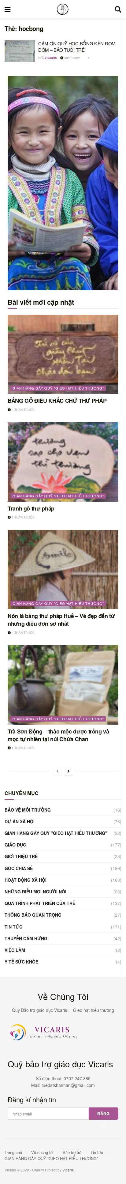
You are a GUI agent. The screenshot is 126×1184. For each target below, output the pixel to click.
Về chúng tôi (42, 1152)
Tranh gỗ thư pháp (31, 508)
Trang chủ (13, 1152)
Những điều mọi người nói (35, 891)
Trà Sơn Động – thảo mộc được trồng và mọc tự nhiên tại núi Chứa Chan (58, 735)
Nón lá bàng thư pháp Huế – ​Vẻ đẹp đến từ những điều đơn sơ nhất (61, 620)
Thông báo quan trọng (33, 915)
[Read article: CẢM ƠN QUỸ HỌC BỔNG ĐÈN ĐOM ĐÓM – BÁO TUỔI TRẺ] (20, 51)
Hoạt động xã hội (25, 880)
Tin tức (13, 927)
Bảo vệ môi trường (28, 810)
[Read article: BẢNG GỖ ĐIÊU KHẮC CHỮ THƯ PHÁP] (63, 354)
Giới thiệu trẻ (21, 856)
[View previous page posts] (57, 771)
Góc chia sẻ (19, 868)
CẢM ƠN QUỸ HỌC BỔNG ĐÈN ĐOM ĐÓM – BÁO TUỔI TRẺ (77, 46)
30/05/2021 (72, 58)
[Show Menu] (7, 9)
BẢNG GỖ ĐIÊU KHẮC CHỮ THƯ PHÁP (57, 401)
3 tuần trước (23, 410)
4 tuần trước (23, 748)
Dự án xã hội (20, 821)
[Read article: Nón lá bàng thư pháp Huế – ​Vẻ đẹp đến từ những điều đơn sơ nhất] (63, 569)
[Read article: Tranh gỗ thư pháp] (63, 462)
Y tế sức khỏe (21, 962)
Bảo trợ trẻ (72, 1152)
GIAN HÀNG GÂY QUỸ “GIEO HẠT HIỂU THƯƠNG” (51, 1158)
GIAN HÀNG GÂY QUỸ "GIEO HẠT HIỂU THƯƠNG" (58, 388)
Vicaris (68, 1169)
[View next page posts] (68, 771)
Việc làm (15, 950)
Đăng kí (103, 1115)
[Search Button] (118, 9)
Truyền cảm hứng (26, 938)
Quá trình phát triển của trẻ (40, 903)
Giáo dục (15, 845)
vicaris (51, 58)
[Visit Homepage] (63, 9)
